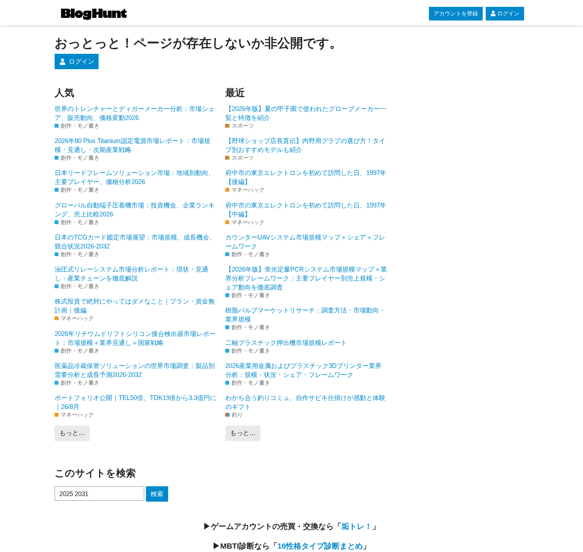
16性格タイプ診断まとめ (320, 546)
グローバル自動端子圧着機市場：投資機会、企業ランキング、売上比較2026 (135, 210)
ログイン (508, 13)
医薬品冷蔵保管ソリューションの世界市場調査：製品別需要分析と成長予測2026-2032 (135, 370)
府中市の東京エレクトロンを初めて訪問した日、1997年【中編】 (305, 210)
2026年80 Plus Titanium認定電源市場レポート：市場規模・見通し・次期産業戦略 (132, 145)
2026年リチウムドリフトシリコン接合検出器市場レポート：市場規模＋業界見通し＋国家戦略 (135, 338)
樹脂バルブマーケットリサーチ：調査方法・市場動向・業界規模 (305, 315)
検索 (157, 493)
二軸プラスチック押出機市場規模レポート (286, 342)
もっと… (72, 432)
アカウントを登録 (456, 13)
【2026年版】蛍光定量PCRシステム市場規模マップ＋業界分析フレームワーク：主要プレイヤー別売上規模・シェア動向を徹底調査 (306, 278)
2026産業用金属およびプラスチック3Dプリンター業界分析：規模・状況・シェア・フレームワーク (303, 370)
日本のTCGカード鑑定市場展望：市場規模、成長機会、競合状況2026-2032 (135, 242)
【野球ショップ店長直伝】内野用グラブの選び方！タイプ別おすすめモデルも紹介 (305, 145)
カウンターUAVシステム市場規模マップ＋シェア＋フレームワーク (305, 242)
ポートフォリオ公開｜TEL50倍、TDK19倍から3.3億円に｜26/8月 (135, 402)
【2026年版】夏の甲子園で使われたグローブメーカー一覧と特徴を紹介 (305, 113)
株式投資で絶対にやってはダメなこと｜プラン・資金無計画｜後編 (135, 306)
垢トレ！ (356, 526)
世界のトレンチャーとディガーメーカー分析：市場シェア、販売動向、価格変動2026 (135, 113)
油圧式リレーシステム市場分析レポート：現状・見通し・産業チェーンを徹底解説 (131, 274)
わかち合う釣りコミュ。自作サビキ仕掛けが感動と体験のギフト (305, 402)
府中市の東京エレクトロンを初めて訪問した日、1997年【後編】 (305, 177)
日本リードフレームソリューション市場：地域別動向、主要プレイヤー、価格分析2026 (135, 177)
